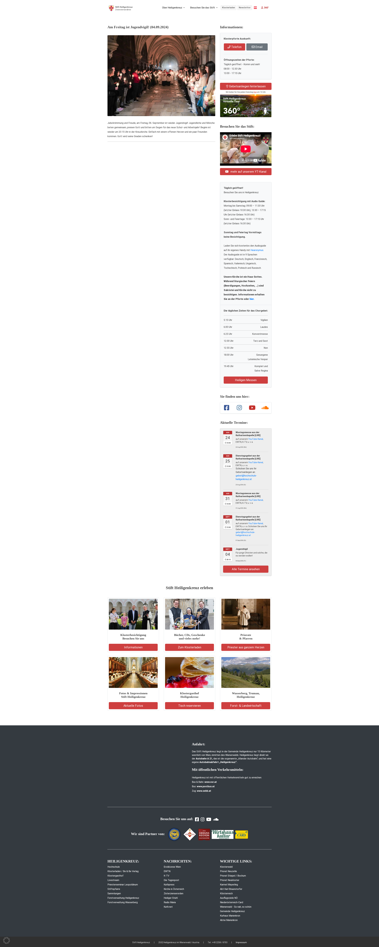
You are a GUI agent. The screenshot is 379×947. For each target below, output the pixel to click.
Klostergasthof (115, 875)
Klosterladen (228, 7)
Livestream (113, 880)
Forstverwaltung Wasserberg (122, 902)
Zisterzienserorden (173, 893)
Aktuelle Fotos (133, 705)
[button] (255, 8)
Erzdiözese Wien (172, 866)
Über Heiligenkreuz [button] (172, 7)
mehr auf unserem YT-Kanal (248, 171)
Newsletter (245, 7)
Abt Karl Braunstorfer (231, 889)
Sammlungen (114, 893)
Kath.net (168, 906)
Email (258, 47)
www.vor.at (210, 782)
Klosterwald (226, 866)
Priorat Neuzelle (228, 871)
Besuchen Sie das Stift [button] (203, 7)
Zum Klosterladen (189, 647)
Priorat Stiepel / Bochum (233, 875)
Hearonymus (256, 250)
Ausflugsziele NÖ (229, 898)
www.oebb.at (204, 790)
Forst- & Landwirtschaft (245, 705)
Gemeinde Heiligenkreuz (232, 911)
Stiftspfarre (113, 889)
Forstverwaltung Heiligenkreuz (123, 898)
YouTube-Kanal (255, 439)
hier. (252, 299)
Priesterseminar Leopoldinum (122, 884)
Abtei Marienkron (229, 920)
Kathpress (169, 884)
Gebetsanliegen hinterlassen (247, 86)
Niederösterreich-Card (231, 902)
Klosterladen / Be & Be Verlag (123, 871)
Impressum (241, 942)
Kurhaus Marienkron (230, 915)
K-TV (166, 875)
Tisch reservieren (189, 705)
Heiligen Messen (246, 380)
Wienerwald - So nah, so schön (235, 906)
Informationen (133, 647)
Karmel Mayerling (229, 884)
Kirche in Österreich (174, 889)
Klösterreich (226, 893)
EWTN (167, 871)
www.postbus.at (206, 786)
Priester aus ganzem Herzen (245, 647)
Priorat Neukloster (229, 880)
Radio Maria (170, 902)
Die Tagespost (171, 880)
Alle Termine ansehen (246, 569)
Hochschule (113, 866)
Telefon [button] (236, 47)
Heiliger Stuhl (171, 898)
